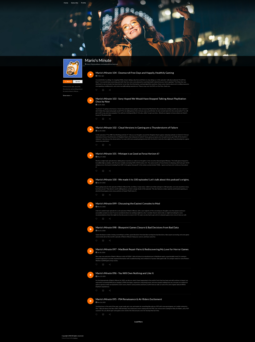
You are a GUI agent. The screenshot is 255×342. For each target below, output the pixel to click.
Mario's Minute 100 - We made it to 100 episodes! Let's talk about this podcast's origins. (142, 179)
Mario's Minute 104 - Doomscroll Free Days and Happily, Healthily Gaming (135, 72)
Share (69, 81)
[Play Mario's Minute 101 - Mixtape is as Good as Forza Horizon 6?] (90, 155)
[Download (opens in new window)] (103, 90)
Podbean (75, 338)
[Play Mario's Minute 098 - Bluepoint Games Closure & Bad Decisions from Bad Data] (90, 229)
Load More (138, 322)
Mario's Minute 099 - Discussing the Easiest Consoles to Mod (128, 203)
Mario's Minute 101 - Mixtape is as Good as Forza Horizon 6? (127, 153)
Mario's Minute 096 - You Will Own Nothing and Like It (125, 273)
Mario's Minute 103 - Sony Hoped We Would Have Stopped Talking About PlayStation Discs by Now (141, 100)
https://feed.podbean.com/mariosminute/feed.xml (102, 64)
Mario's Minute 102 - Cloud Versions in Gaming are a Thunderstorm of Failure (137, 127)
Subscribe (74, 3)
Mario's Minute (98, 60)
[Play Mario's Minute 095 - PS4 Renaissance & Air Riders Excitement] (90, 301)
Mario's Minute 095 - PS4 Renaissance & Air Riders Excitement (129, 299)
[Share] (110, 90)
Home (66, 3)
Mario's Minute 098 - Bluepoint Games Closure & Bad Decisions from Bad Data (137, 227)
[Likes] (96, 90)
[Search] (189, 3)
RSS (78, 81)
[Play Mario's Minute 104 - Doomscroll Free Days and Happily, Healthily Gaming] (90, 74)
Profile (83, 3)
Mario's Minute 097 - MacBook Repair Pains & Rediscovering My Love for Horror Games (142, 249)
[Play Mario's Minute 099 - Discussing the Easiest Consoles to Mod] (90, 205)
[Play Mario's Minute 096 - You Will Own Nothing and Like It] (90, 275)
